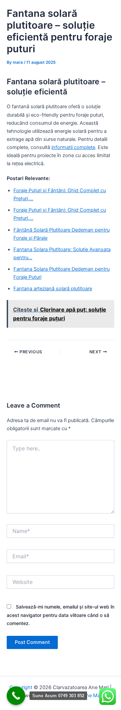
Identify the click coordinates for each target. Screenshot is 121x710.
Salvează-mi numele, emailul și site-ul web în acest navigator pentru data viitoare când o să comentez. (60, 615)
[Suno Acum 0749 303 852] (16, 695)
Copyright (20, 687)
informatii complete (73, 147)
